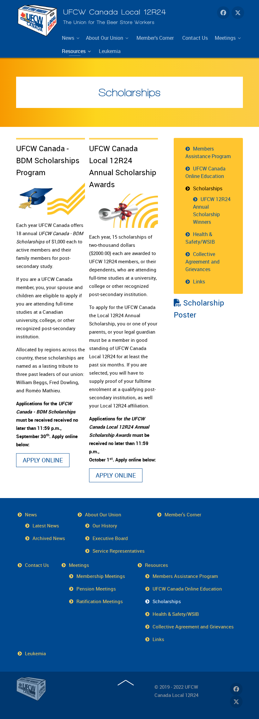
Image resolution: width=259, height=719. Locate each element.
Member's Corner (183, 514)
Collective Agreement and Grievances (202, 262)
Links (199, 281)
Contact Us (37, 565)
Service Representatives (119, 551)
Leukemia (35, 653)
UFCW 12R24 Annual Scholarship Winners (212, 210)
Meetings (79, 565)
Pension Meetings (96, 588)
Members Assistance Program (208, 152)
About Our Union (103, 514)
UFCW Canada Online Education (205, 172)
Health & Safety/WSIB (200, 238)
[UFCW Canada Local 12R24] (32, 689)
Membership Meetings (100, 576)
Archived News (49, 538)
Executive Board (110, 538)
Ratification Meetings (99, 601)
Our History (105, 525)
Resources (156, 565)
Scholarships (130, 92)
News (31, 514)
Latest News (46, 525)
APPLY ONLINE (43, 460)
